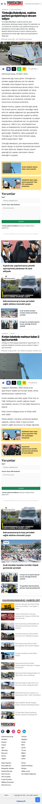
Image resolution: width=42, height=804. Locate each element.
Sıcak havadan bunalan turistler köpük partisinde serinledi (28, 313)
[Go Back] (37, 799)
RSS (7, 795)
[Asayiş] (21, 251)
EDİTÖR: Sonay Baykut (27, 350)
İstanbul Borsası (6, 771)
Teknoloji (4, 750)
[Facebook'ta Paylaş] (8, 69)
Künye (23, 763)
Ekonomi (4, 753)
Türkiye (23, 736)
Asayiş (3, 745)
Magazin (24, 739)
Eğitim (23, 753)
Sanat (23, 742)
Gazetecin (5, 9)
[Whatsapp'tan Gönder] (19, 69)
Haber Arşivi (25, 771)
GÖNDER (21, 221)
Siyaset (3, 742)
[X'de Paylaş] (14, 69)
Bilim (23, 745)
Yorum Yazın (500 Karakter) (11, 204)
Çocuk (23, 748)
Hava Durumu (6, 785)
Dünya (3, 756)
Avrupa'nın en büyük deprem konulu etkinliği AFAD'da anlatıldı (30, 324)
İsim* (3, 197)
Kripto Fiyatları (6, 779)
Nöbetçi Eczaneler (7, 782)
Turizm (23, 750)
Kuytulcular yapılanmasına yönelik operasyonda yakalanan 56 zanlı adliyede (19, 268)
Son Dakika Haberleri (28, 774)
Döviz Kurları (5, 774)
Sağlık (23, 756)
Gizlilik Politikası (27, 766)
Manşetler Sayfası (7, 768)
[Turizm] (21, 551)
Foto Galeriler (6, 766)
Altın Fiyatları (6, 777)
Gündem (4, 739)
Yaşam (13, 333)
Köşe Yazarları (6, 763)
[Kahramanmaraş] (21, 287)
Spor (3, 748)
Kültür (23, 759)
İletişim (23, 768)
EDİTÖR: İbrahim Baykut (25, 39)
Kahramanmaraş (16, 9)
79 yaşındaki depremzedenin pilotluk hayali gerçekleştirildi (30, 587)
